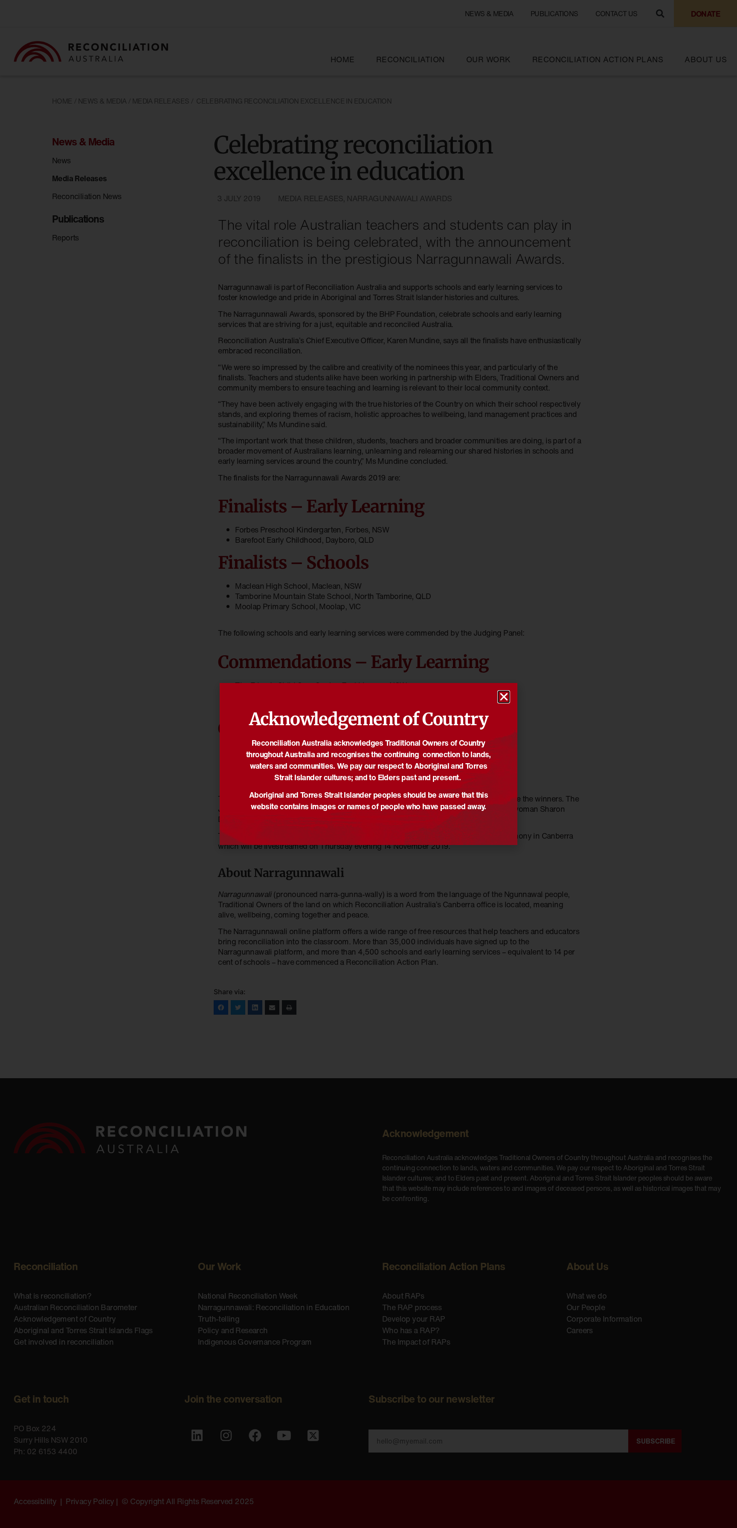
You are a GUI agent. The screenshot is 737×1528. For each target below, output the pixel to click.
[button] (504, 697)
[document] (368, 764)
